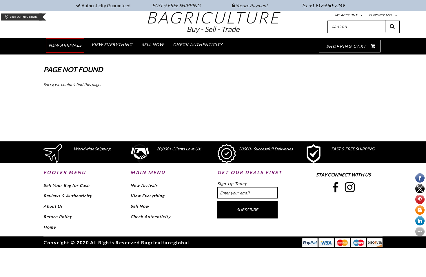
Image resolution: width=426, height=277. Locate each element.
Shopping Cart (347, 46)
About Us (53, 206)
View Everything (147, 195)
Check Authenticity (150, 216)
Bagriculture (213, 17)
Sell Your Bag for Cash (66, 185)
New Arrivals (144, 185)
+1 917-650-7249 (327, 5)
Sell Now (139, 206)
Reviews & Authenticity (67, 195)
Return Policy (57, 216)
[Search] (392, 26)
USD (389, 15)
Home (49, 227)
